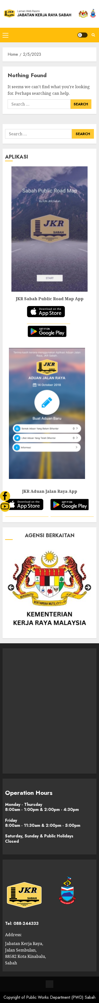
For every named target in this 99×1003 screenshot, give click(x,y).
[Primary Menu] (5, 35)
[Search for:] (39, 104)
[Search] (93, 35)
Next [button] (87, 588)
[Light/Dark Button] (82, 35)
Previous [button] (11, 588)
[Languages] (49, 984)
